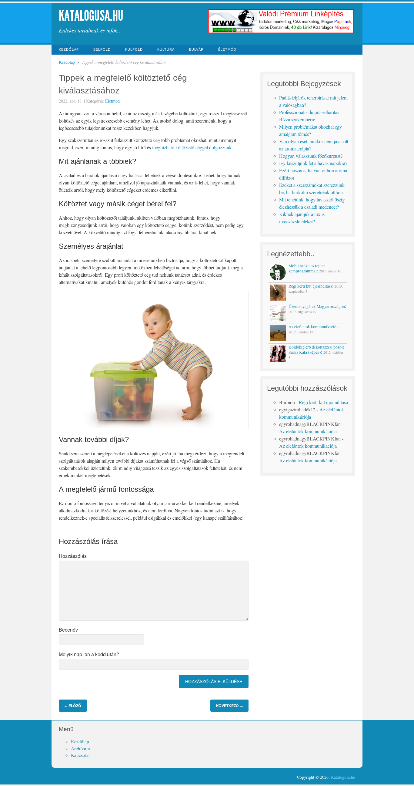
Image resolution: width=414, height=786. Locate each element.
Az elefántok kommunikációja (308, 431)
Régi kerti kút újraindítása (323, 402)
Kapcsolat (80, 755)
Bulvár (196, 49)
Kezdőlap (69, 49)
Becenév (68, 629)
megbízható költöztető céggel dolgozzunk (192, 147)
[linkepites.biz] (281, 32)
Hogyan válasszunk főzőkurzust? (310, 156)
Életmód (227, 49)
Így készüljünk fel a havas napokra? (313, 163)
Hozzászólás (73, 555)
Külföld (134, 49)
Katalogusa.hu (91, 15)
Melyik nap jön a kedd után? (89, 654)
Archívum (80, 748)
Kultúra (166, 49)
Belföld (102, 49)
